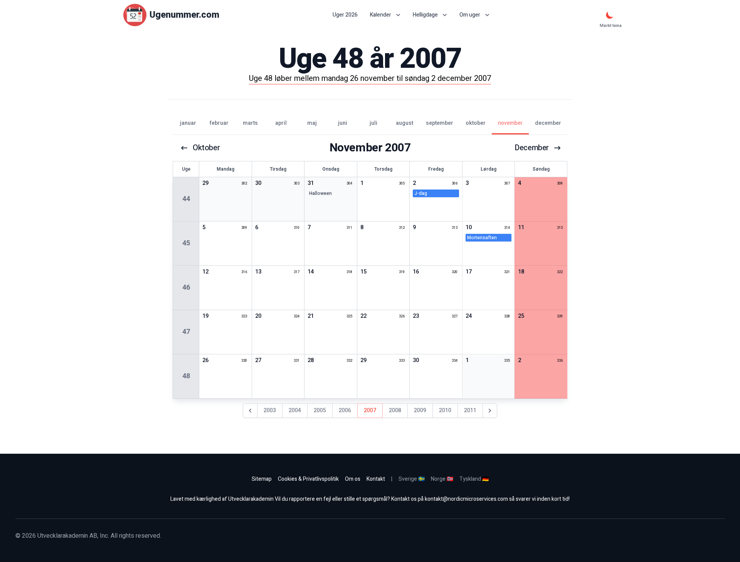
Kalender (380, 15)
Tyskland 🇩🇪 (474, 479)
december (532, 148)
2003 (270, 410)
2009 (420, 410)
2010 (445, 410)
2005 (320, 410)
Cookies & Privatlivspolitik (308, 479)
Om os (352, 479)
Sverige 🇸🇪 (412, 479)
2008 (395, 410)
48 (186, 376)
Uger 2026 (345, 15)
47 (186, 332)
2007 (370, 410)
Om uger (469, 15)
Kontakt (376, 479)
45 (186, 243)
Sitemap (262, 479)
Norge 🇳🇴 (442, 479)
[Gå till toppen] (726, 548)
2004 (295, 410)
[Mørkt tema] (610, 15)
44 (186, 199)
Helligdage (425, 15)
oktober (206, 148)
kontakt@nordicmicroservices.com (466, 499)
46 (186, 287)
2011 (470, 410)
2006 (345, 410)
